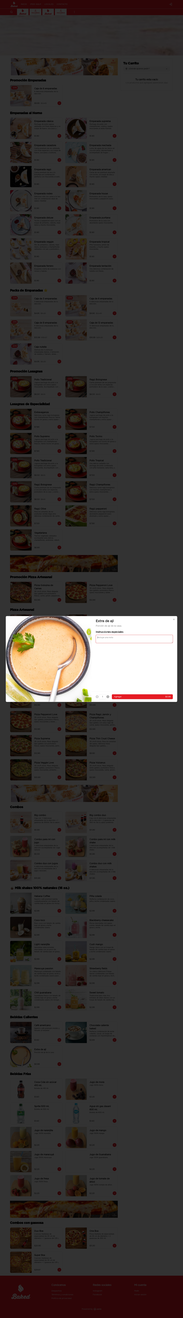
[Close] (174, 619)
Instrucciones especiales (109, 632)
